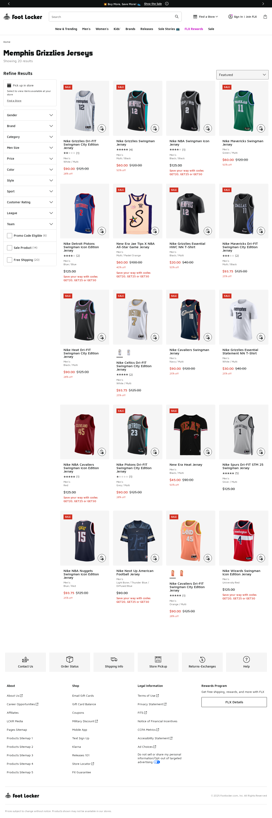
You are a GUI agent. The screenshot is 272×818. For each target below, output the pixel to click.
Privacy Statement (150, 704)
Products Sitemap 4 (20, 763)
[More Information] (166, 3)
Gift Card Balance (84, 704)
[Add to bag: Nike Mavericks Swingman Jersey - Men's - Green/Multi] (261, 128)
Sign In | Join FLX (245, 16)
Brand (11, 126)
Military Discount (83, 721)
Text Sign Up (80, 738)
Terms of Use (146, 695)
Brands (130, 29)
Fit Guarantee (81, 772)
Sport (10, 191)
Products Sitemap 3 (20, 755)
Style (10, 180)
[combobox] (115, 16)
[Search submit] (176, 16)
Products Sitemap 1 (20, 738)
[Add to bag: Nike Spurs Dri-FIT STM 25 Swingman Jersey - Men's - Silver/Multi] (261, 452)
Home (6, 41)
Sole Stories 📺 (169, 29)
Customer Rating (18, 202)
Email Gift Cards (83, 695)
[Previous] (9, 3)
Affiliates (12, 712)
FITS (140, 712)
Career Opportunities (21, 704)
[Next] (263, 3)
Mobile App (79, 729)
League (12, 213)
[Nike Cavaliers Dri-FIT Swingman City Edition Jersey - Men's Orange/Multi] (181, 573)
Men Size (13, 147)
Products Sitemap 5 (20, 772)
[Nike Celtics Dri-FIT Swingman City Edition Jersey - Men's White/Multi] (128, 352)
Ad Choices (145, 746)
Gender (12, 115)
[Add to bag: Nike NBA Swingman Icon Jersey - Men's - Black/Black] (208, 128)
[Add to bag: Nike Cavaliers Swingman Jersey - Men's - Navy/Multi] (208, 337)
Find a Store (14, 100)
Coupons (78, 712)
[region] (136, 3)
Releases (146, 29)
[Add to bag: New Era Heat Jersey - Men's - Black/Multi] (208, 452)
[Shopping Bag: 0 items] (265, 17)
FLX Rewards (194, 29)
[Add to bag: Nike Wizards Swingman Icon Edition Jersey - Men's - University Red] (261, 558)
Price (10, 158)
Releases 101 (80, 755)
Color (10, 169)
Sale (211, 29)
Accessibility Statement (153, 738)
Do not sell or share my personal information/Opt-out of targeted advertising (159, 758)
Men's (86, 29)
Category (13, 137)
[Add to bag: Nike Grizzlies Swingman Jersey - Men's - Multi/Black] (155, 128)
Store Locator (81, 763)
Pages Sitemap (17, 729)
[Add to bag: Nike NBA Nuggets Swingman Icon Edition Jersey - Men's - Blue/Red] (102, 558)
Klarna (76, 746)
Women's (102, 29)
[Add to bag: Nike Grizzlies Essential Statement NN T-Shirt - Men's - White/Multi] (261, 337)
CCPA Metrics (147, 729)
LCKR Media (15, 721)
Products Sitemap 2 (20, 746)
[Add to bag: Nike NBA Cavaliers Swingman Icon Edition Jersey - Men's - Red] (102, 452)
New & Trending (66, 29)
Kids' (117, 29)
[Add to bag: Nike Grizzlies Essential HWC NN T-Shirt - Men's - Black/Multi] (208, 231)
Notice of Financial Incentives (157, 721)
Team (11, 224)
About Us (13, 695)
